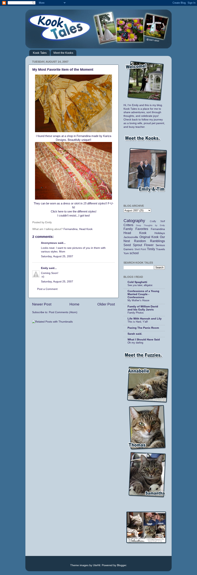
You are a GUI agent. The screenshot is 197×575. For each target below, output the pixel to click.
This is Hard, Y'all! (138, 321)
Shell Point (140, 249)
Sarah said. (135, 333)
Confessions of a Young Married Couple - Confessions (143, 294)
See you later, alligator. (140, 285)
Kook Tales (40, 52)
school (134, 253)
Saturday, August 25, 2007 (57, 256)
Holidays (159, 233)
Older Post (106, 304)
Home (74, 304)
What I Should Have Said (144, 339)
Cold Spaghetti (137, 282)
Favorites (141, 229)
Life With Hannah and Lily (145, 318)
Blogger (121, 565)
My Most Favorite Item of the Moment (62, 69)
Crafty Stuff (157, 221)
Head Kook (86, 229)
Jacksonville (131, 237)
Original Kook (149, 237)
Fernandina (70, 229)
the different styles (84, 211)
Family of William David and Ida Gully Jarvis (143, 308)
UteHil (96, 565)
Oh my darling (135, 342)
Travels (160, 249)
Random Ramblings (149, 241)
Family (128, 229)
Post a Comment (47, 289)
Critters (128, 225)
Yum (126, 253)
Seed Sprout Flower (139, 245)
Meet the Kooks (63, 52)
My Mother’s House (138, 300)
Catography (134, 220)
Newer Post (41, 304)
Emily (44, 268)
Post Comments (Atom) (63, 312)
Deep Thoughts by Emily (150, 225)
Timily (151, 249)
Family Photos (136, 312)
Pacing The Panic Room (143, 327)
